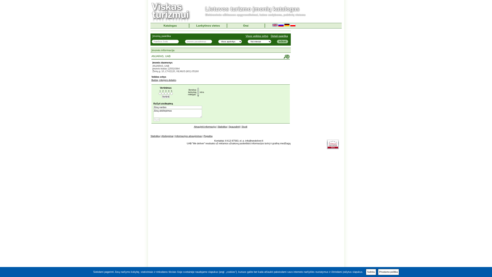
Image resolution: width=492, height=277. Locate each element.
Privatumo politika (388, 272)
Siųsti (244, 126)
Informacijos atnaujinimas (188, 136)
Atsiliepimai (167, 136)
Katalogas (170, 25)
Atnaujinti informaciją (205, 126)
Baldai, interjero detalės (163, 80)
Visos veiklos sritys (257, 36)
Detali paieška (279, 36)
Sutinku (371, 272)
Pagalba (208, 136)
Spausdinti (234, 126)
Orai (245, 25)
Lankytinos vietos (208, 25)
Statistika (222, 126)
